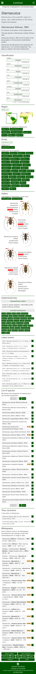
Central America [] (16, 129)
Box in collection (17, 198)
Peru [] (4, 135)
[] (8, 147)
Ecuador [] (27, 132)
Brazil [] (20, 135)
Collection (10, 659)
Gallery (31, 656)
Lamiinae (18, 88)
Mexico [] (5, 129)
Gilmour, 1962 (13, 521)
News (12, 656)
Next (24, 398)
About (27, 659)
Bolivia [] (12, 135)
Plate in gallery (6, 198)
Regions (24, 656)
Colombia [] (6, 132)
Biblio (18, 656)
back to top (5, 656)
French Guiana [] (17, 132)
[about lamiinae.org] (3, 2)
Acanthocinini (18, 94)
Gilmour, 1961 (12, 516)
